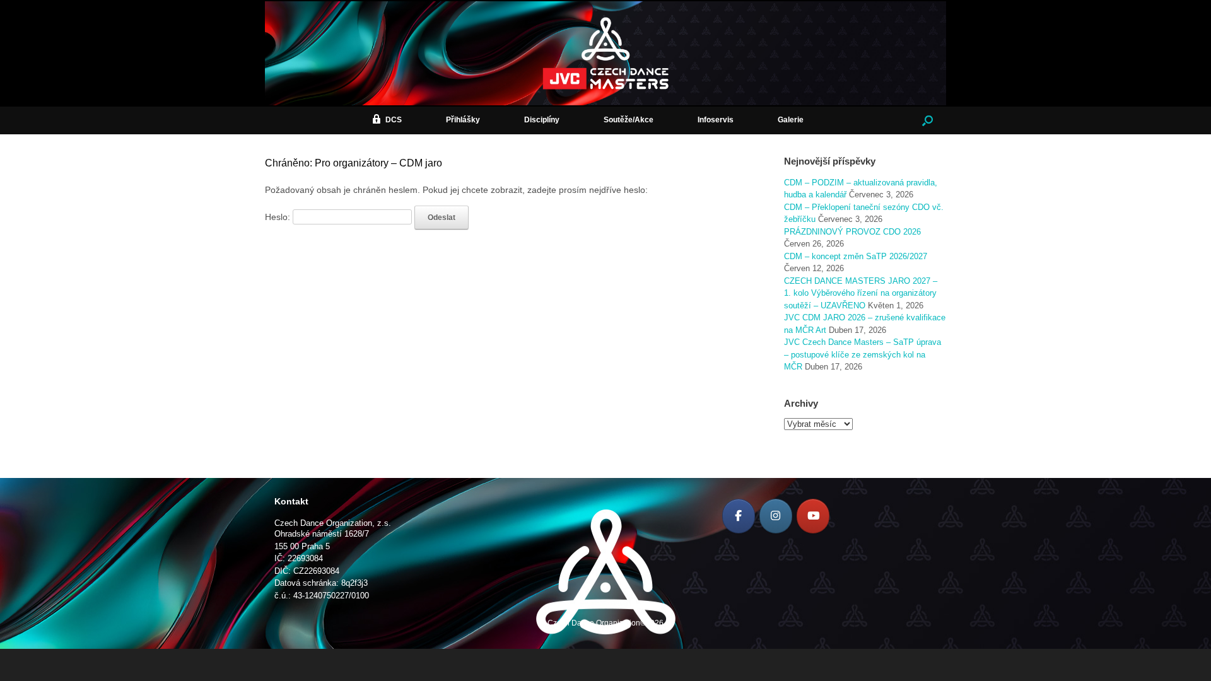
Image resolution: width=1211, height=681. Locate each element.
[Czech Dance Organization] (605, 53)
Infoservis (716, 119)
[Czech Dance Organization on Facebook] (738, 516)
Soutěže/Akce (628, 119)
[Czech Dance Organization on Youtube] (813, 516)
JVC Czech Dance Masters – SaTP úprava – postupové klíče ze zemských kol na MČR (862, 354)
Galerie (791, 119)
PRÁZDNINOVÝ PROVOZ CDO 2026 (852, 231)
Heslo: (279, 217)
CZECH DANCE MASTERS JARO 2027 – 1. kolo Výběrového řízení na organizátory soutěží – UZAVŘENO (860, 293)
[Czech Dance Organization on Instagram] (775, 516)
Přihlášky (463, 119)
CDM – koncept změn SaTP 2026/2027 (855, 256)
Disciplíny (541, 119)
